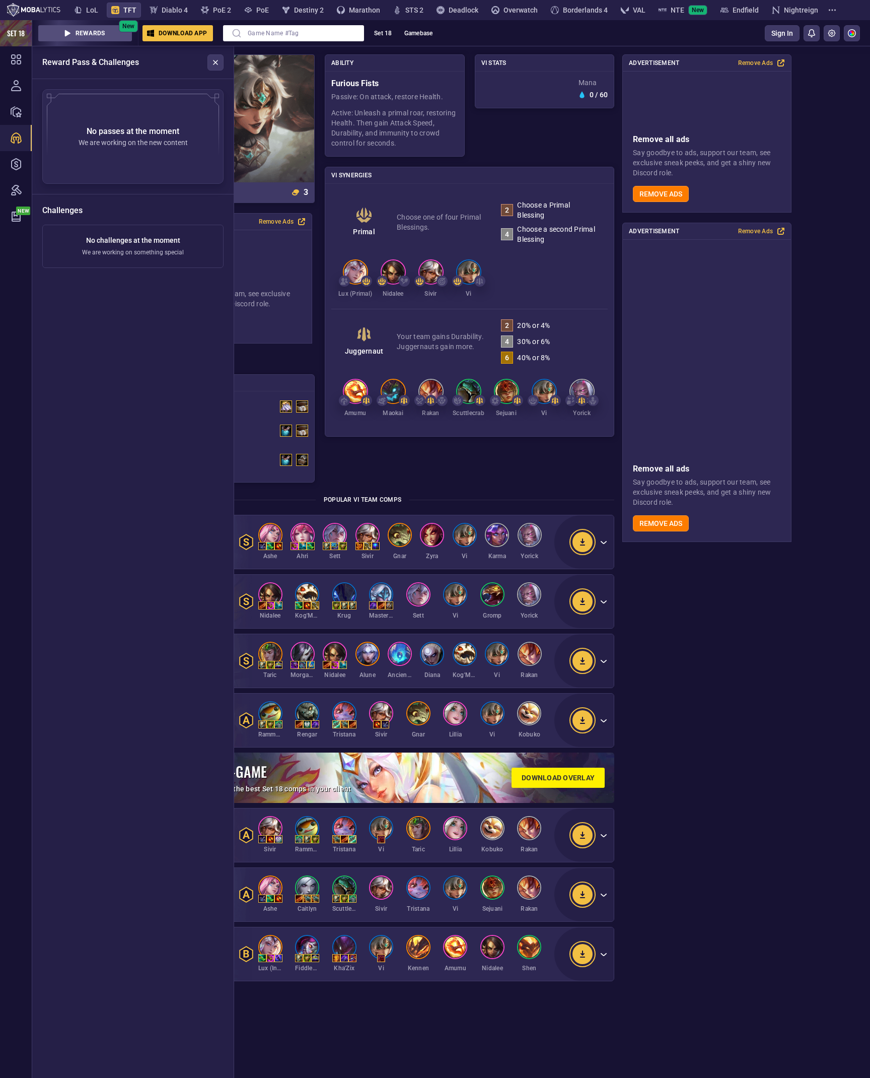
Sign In (782, 33)
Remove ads (660, 194)
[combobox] (293, 33)
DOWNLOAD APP (183, 33)
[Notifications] (812, 33)
